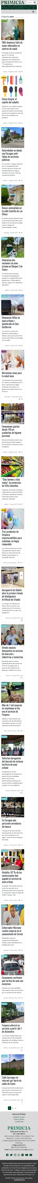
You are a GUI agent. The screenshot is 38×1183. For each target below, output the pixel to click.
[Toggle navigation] (33, 11)
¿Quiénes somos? (19, 1117)
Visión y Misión (19, 1119)
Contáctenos (19, 1122)
